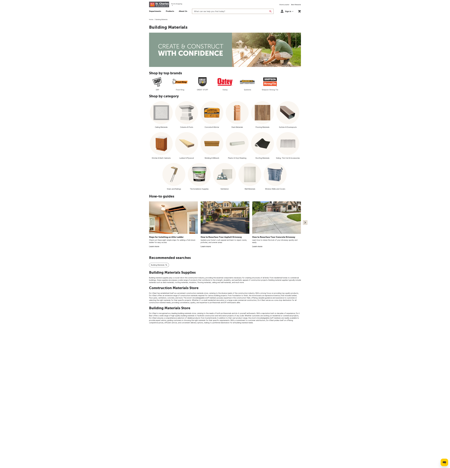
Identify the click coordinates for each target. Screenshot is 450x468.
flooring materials (204, 282)
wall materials (226, 282)
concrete (170, 298)
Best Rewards (296, 4)
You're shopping (176, 4)
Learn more (154, 246)
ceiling (214, 282)
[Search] (270, 11)
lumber (294, 295)
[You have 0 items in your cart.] (299, 11)
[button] (170, 11)
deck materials (168, 282)
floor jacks (153, 298)
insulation (192, 282)
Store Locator (284, 4)
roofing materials (181, 282)
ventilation (162, 298)
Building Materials (158, 265)
